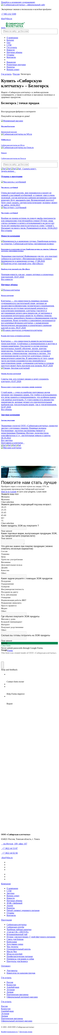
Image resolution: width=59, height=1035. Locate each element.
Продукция (6, 920)
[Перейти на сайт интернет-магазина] (11, 448)
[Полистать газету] (11, 445)
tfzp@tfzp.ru (6, 18)
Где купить (6, 977)
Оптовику (6, 966)
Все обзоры (6, 409)
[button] (9, 284)
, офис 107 (14, 844)
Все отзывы (6, 230)
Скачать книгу (29, 169)
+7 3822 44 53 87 (9, 848)
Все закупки (7, 440)
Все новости (7, 279)
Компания (6, 884)
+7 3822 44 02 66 (9, 853)
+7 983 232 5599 (8, 14)
